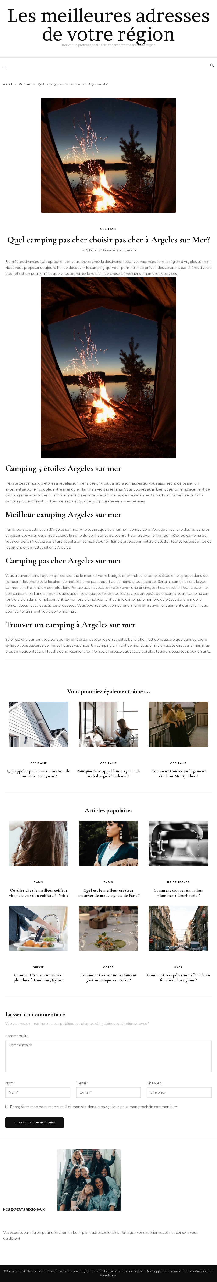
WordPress (108, 1275)
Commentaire (17, 1036)
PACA (178, 967)
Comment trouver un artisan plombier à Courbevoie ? (178, 893)
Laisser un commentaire (119, 250)
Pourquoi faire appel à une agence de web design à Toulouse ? (109, 774)
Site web (154, 1083)
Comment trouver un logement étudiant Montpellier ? (178, 774)
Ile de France (178, 882)
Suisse (38, 967)
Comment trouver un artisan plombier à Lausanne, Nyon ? (39, 978)
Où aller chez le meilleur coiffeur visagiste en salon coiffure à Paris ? (38, 893)
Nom (10, 1083)
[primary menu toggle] (5, 68)
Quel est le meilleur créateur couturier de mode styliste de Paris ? (108, 893)
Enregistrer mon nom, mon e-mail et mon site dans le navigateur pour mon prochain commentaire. (94, 1107)
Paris (38, 882)
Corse (108, 967)
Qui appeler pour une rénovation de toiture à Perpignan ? (38, 774)
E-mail (82, 1083)
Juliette (91, 250)
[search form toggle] (212, 65)
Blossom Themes (181, 1271)
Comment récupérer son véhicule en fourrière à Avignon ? (178, 978)
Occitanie (108, 228)
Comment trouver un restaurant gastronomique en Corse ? (108, 978)
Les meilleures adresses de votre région (108, 24)
